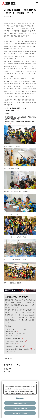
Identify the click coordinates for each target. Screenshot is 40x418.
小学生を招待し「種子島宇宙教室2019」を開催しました (20, 122)
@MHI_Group (20, 341)
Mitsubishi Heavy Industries (20, 349)
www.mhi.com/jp (11, 331)
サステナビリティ (12, 365)
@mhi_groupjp (17, 346)
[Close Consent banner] (36, 382)
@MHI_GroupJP (11, 343)
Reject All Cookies (20, 408)
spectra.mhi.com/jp (12, 335)
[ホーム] (8, 3)
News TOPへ (9, 358)
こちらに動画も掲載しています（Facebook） (16, 109)
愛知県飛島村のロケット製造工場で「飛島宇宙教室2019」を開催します (20, 118)
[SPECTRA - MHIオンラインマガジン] (20, 289)
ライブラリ (7, 372)
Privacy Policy (20, 398)
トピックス (7, 369)
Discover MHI (16, 338)
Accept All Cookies (20, 413)
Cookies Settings (20, 403)
